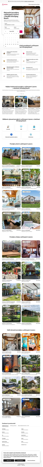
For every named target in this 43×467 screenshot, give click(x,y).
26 (9, 44)
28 (13, 44)
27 (11, 44)
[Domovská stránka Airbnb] (4, 4)
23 (17, 42)
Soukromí (19, 465)
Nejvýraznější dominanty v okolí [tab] (23, 425)
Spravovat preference (31, 460)
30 (17, 44)
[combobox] (13, 24)
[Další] (23, 94)
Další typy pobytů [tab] (13, 425)
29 (15, 44)
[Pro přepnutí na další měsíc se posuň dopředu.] (17, 31)
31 (5, 46)
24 (5, 44)
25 (7, 44)
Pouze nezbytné (20, 460)
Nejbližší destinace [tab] (5, 425)
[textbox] (8, 28)
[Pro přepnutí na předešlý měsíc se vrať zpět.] (5, 31)
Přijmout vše (9, 460)
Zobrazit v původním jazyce (29, 1)
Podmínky (23, 465)
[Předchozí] (19, 94)
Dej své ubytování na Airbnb (34, 4)
